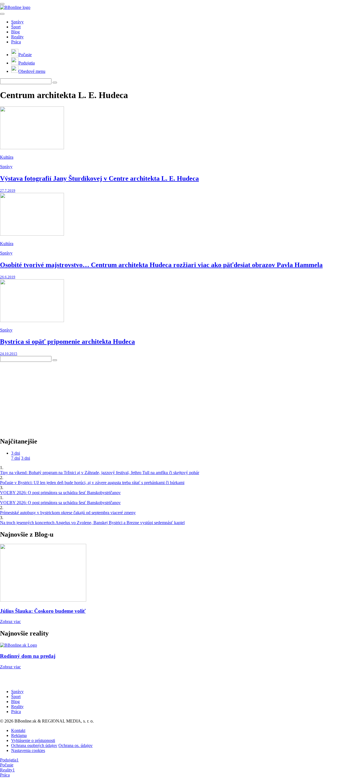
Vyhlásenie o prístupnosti (33, 740)
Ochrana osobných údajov (34, 745)
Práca (16, 41)
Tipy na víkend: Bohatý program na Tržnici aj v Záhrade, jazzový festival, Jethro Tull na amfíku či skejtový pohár (99, 472)
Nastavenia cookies (28, 750)
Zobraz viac (10, 621)
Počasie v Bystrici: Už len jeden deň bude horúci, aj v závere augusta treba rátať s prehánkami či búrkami (92, 482)
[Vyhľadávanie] (55, 82)
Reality (17, 36)
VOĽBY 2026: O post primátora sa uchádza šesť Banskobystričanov (60, 492)
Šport (16, 26)
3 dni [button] (15, 453)
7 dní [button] (15, 458)
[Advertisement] (41, 396)
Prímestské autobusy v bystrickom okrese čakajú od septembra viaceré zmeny (68, 512)
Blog (15, 31)
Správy (17, 21)
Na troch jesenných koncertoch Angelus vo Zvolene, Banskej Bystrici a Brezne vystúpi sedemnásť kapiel (92, 522)
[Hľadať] (2, 14)
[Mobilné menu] (2, 4)
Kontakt (18, 730)
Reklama (19, 735)
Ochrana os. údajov (75, 745)
